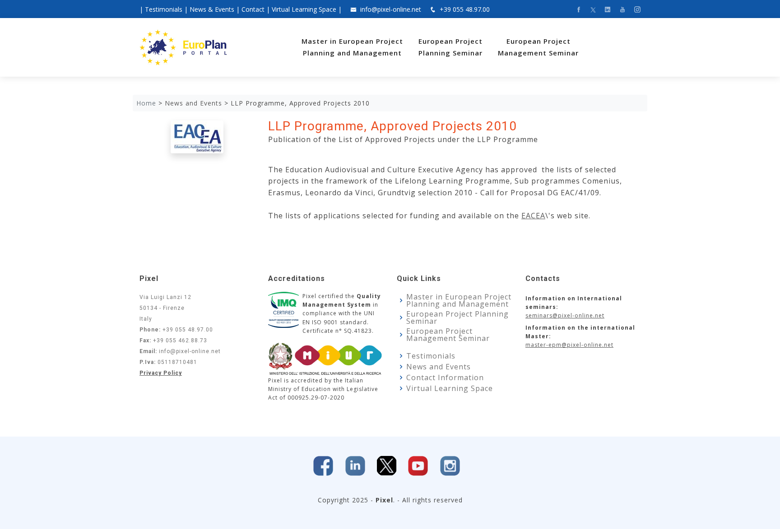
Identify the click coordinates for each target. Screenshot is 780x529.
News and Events (438, 366)
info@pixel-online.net (390, 9)
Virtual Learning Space (304, 9)
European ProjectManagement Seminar (538, 47)
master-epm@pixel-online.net (569, 345)
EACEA (533, 216)
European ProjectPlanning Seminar (450, 47)
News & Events (212, 9)
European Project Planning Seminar (457, 317)
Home (146, 103)
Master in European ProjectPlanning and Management (352, 47)
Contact (253, 9)
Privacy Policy (160, 373)
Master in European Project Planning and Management (458, 300)
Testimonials (163, 9)
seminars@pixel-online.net (564, 315)
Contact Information (445, 377)
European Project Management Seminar (448, 334)
